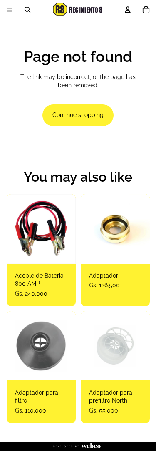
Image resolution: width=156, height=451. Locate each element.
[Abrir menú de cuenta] (128, 9)
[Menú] (9, 9)
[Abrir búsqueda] (27, 9)
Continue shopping (78, 114)
